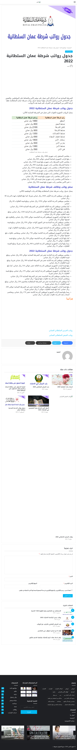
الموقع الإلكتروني (32, 583)
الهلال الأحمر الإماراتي (63, 692)
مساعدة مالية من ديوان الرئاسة (55, 704)
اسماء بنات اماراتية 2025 (65, 387)
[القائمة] (75, 3)
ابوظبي (67, 688)
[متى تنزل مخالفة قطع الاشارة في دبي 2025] (23, 688)
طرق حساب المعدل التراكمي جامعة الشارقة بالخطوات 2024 (39, 737)
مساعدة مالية (51, 701)
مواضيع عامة (63, 47)
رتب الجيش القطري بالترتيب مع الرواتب (49, 624)
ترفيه (15, 694)
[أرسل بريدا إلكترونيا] (66, 66)
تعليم (15, 691)
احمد (58, 352)
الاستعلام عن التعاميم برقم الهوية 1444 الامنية (46, 611)
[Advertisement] (38, 83)
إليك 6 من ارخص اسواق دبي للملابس (49, 631)
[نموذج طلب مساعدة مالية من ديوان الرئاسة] (23, 695)
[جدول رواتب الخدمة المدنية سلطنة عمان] (14, 401)
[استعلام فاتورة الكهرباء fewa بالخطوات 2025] (23, 692)
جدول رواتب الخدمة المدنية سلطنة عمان (17, 409)
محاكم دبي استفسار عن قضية (55, 698)
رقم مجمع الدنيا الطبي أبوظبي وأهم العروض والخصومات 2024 (65, 737)
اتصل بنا (72, 715)
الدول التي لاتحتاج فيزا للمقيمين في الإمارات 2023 (39, 409)
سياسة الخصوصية (69, 721)
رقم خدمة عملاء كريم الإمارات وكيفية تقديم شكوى (45, 637)
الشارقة (73, 692)
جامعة (54, 692)
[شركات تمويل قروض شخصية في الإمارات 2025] (28, 688)
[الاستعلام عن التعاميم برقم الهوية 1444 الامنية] (67, 612)
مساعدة (59, 701)
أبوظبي (73, 688)
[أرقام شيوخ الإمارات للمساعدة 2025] (34, 692)
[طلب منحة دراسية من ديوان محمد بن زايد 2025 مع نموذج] (28, 695)
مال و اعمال (13, 697)
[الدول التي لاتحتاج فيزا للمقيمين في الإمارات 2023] (38, 401)
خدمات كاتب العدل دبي (69, 695)
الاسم (71, 576)
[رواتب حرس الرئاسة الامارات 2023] (67, 619)
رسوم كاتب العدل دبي (69, 698)
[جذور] (39, 2)
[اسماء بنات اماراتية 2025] (62, 379)
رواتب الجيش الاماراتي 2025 (64, 537)
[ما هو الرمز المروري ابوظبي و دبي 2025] (28, 692)
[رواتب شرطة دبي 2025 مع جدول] (34, 695)
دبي (60, 695)
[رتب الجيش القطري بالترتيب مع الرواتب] (67, 626)
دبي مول (55, 695)
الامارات (44, 688)
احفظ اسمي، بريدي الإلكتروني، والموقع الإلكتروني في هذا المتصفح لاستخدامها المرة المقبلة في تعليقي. (45, 590)
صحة (15, 706)
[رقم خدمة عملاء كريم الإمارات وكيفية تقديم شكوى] (67, 639)
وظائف (15, 709)
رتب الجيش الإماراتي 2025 (41, 387)
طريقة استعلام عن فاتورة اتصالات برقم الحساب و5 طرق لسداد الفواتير (14, 736)
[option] (64, 733)
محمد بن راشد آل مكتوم (69, 701)
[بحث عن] (2, 3)
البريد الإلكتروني (68, 583)
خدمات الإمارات (12, 712)
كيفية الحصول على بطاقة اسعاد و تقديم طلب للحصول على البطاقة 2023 (15, 389)
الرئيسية (69, 47)
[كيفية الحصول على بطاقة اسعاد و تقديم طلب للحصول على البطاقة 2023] (14, 379)
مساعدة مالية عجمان (70, 704)
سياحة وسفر (13, 700)
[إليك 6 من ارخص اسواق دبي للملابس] (67, 632)
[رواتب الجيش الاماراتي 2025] (62, 465)
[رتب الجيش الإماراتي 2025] (38, 379)
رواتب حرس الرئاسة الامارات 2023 (50, 617)
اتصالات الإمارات (59, 688)
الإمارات (50, 688)
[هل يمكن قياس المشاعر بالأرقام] (34, 688)
